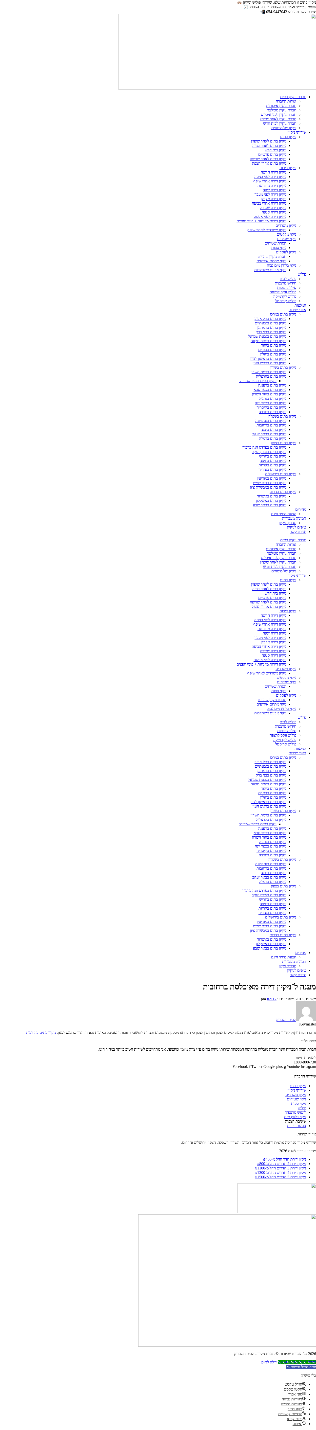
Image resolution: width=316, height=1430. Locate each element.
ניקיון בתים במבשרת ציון (268, 487)
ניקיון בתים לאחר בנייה (269, 145)
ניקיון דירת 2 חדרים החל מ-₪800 (281, 1164)
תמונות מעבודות (294, 518)
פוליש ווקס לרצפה (283, 292)
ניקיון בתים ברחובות (271, 425)
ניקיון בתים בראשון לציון (268, 358)
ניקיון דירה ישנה (274, 190)
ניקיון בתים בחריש (272, 456)
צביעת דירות (296, 1126)
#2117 (271, 999)
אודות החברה (286, 101)
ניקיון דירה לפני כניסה (270, 177)
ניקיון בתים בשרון (283, 367)
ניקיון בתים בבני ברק (271, 332)
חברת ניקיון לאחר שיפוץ (278, 119)
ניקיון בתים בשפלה (282, 416)
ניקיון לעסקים (286, 252)
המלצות (300, 305)
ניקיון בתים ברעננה (272, 385)
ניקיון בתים (288, 137)
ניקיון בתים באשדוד (271, 496)
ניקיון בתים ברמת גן (271, 327)
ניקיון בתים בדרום (283, 492)
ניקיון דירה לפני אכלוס (270, 216)
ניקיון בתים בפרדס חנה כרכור (264, 447)
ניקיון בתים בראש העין (269, 363)
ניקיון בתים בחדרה (272, 412)
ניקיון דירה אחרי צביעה (269, 203)
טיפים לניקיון (296, 527)
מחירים (300, 509)
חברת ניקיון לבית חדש (279, 123)
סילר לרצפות (286, 287)
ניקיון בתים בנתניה (272, 398)
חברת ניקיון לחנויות (272, 256)
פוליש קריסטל (285, 301)
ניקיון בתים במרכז (283, 314)
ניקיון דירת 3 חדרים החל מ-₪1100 (280, 1168)
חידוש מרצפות (285, 283)
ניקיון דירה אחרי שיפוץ (269, 181)
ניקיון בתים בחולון (273, 354)
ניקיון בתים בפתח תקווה (268, 341)
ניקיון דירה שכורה (273, 208)
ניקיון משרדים (286, 225)
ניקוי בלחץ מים (295, 1117)
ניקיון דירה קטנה (274, 212)
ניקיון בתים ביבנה (273, 429)
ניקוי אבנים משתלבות (270, 270)
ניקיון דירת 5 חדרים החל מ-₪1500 (280, 1177)
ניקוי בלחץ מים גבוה (281, 265)
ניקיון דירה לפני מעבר (270, 194)
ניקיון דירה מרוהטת (271, 185)
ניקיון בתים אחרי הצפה (269, 163)
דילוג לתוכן (269, 1362)
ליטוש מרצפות (295, 1112)
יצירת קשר (298, 532)
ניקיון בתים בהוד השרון (269, 394)
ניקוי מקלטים (286, 234)
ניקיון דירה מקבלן (273, 199)
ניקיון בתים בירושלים (280, 474)
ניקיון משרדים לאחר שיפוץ (266, 230)
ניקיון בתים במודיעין (271, 478)
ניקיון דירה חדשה (273, 172)
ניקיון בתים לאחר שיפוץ (268, 141)
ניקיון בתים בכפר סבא (270, 390)
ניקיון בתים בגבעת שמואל (267, 336)
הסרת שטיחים (275, 243)
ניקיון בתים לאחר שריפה (268, 159)
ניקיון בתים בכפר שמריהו (257, 381)
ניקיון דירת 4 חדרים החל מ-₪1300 (280, 1172)
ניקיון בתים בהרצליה (271, 376)
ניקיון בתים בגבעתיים (270, 323)
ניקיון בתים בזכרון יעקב (269, 452)
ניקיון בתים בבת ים (272, 350)
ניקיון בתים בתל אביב (270, 319)
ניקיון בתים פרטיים (272, 154)
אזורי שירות (297, 310)
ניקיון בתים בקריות (272, 465)
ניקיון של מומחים (283, 128)
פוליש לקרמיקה (284, 296)
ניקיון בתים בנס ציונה (270, 421)
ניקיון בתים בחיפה (273, 461)
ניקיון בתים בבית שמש (269, 483)
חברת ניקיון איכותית (281, 106)
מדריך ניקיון (287, 523)
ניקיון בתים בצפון (283, 443)
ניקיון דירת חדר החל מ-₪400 (284, 1159)
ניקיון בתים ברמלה (272, 438)
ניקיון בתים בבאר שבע (269, 505)
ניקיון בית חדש (275, 150)
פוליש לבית (288, 279)
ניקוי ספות (278, 248)
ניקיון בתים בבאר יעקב (269, 434)
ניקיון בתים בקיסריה (271, 407)
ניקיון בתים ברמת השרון (268, 372)
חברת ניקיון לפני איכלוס (278, 114)
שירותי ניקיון (297, 132)
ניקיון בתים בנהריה (272, 469)
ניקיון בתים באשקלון (271, 500)
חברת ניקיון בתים (293, 97)
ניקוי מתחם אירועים (271, 261)
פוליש (302, 274)
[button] (301, 1367)
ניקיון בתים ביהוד (273, 345)
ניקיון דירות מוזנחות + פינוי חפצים (261, 221)
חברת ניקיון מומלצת (281, 110)
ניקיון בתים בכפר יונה (270, 403)
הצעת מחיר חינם (283, 514)
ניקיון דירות (287, 168)
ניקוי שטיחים (286, 239)
